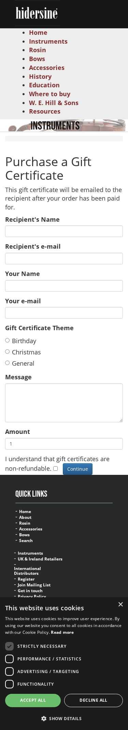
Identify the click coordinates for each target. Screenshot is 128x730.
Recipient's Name (32, 219)
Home (25, 511)
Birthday (24, 341)
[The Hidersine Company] (37, 12)
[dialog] (64, 663)
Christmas (26, 352)
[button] (64, 718)
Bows (24, 534)
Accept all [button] (33, 700)
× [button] (120, 604)
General (23, 363)
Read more (62, 632)
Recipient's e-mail (33, 246)
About (25, 517)
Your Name (22, 273)
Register (26, 579)
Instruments (30, 553)
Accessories (30, 529)
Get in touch (30, 590)
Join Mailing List (34, 585)
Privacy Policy (32, 596)
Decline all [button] (93, 700)
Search (26, 540)
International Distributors (27, 571)
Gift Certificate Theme (39, 328)
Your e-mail (23, 301)
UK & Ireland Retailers (40, 559)
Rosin (24, 523)
